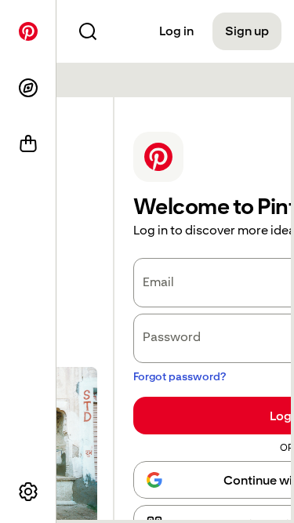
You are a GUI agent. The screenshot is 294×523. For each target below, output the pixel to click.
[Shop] (28, 144)
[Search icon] (88, 31)
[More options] (28, 491)
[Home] (28, 31)
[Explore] (28, 88)
